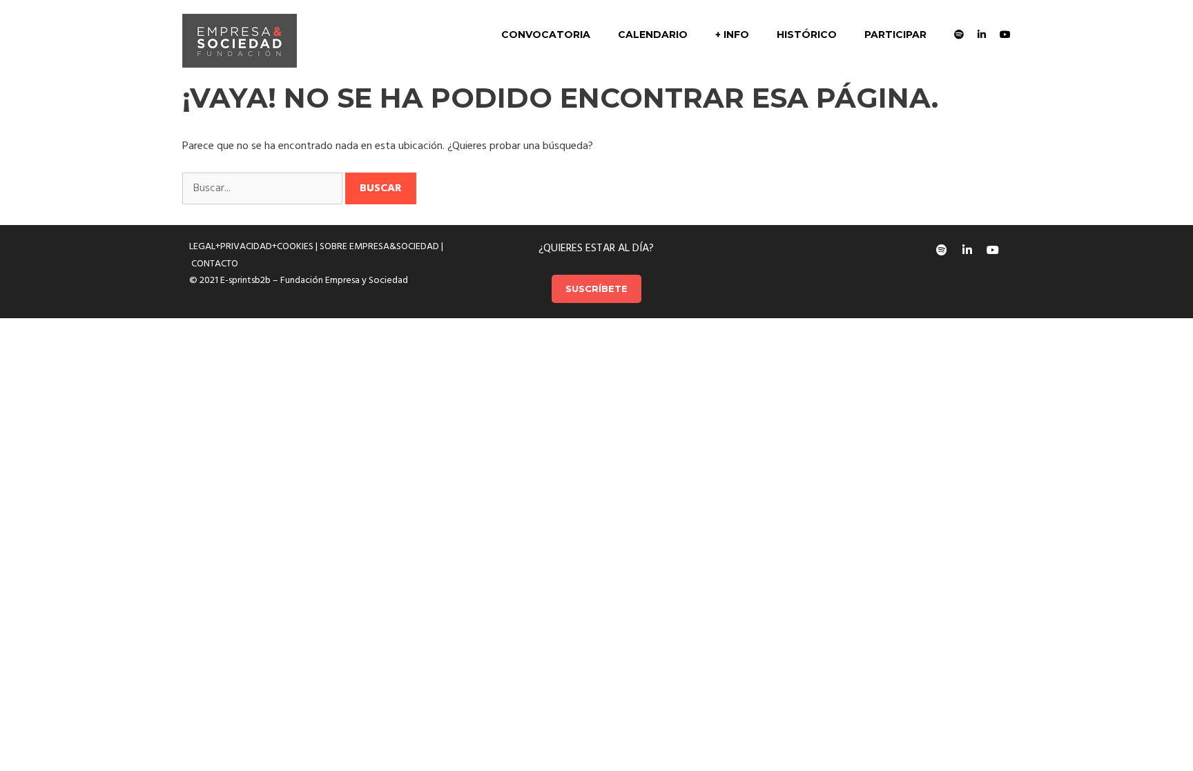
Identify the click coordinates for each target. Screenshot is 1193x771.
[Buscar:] (263, 188)
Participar (895, 34)
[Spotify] (942, 250)
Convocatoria (545, 34)
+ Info (732, 34)
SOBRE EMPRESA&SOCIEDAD (379, 247)
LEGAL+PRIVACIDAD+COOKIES (251, 247)
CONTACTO (214, 264)
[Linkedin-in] (967, 250)
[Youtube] (993, 250)
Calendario (653, 34)
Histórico (807, 34)
